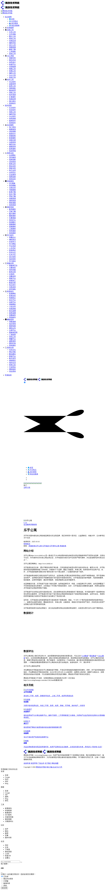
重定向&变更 (8, 879)
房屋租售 (33, 524)
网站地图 (55, 763)
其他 (5, 885)
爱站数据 (93, 656)
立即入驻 (27, 487)
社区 (12, 769)
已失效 (5, 876)
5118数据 (84, 656)
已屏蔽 (5, 881)
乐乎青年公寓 (54, 546)
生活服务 (27, 524)
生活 (15, 769)
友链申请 (27, 763)
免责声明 (34, 763)
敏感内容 (6, 883)
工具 (9, 769)
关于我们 (48, 763)
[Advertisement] (64, 504)
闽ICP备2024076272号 (54, 767)
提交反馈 (4, 888)
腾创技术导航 (41, 767)
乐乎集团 (45, 546)
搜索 (5, 769)
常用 (2, 769)
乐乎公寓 (38, 546)
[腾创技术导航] (38, 380)
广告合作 (41, 763)
